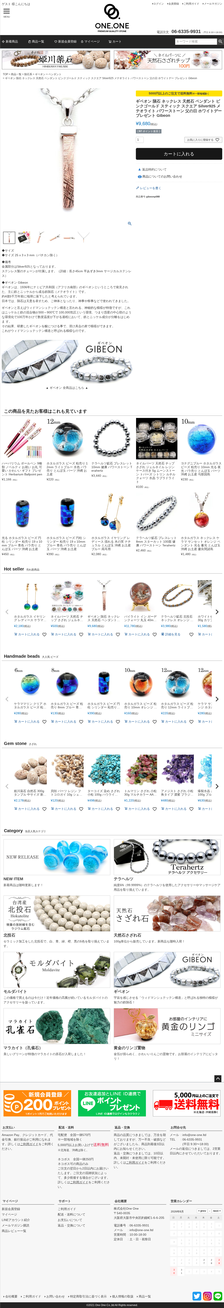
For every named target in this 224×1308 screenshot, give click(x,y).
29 (219, 1261)
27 (204, 1261)
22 (219, 1252)
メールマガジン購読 (15, 1225)
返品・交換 (122, 1127)
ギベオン (40, 74)
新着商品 (12, 41)
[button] (7, 612)
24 (181, 1261)
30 (174, 1271)
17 (181, 1252)
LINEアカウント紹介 (16, 1220)
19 (196, 1252)
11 (189, 1242)
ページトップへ (217, 1078)
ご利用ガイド (191, 3)
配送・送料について (71, 1214)
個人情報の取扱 (122, 1296)
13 (204, 1242)
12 (196, 1242)
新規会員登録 (67, 41)
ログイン (158, 3)
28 (211, 1261)
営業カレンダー (181, 1201)
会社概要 (121, 1201)
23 (174, 1261)
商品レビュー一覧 (14, 1231)
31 (181, 1271)
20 (204, 1252)
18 (189, 1252)
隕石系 (28, 74)
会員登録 (173, 3)
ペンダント (54, 74)
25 (189, 1261)
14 (211, 1242)
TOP (5, 74)
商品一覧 (38, 41)
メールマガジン (213, 3)
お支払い (9, 1127)
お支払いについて (70, 1220)
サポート (65, 1201)
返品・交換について (71, 1225)
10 (181, 1242)
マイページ (92, 41)
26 (196, 1261)
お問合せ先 (178, 1127)
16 (174, 1252)
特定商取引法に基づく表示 (88, 1296)
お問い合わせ (55, 1296)
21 (211, 1252)
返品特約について (154, 169)
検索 (220, 42)
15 (219, 1242)
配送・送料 (66, 1127)
